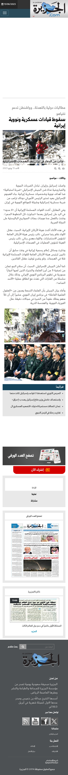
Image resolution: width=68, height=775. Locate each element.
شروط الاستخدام (52, 760)
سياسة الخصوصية (51, 763)
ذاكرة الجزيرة (34, 592)
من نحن (53, 678)
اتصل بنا (54, 741)
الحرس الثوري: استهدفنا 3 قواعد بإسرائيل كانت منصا (35, 393)
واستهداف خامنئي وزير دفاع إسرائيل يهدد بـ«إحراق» (36, 400)
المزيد (34, 631)
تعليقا (34, 494)
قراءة (34, 488)
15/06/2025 (9, 4)
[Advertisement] (34, 57)
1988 (14, 600)
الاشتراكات (55, 751)
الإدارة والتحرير (53, 746)
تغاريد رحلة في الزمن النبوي (48, 413)
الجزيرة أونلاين (53, 734)
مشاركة (34, 501)
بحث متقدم (13, 647)
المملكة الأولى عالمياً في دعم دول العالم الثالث (41, 626)
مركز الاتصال (31, 751)
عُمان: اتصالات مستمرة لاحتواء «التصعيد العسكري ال (36, 406)
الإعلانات (32, 746)
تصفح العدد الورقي (34, 516)
